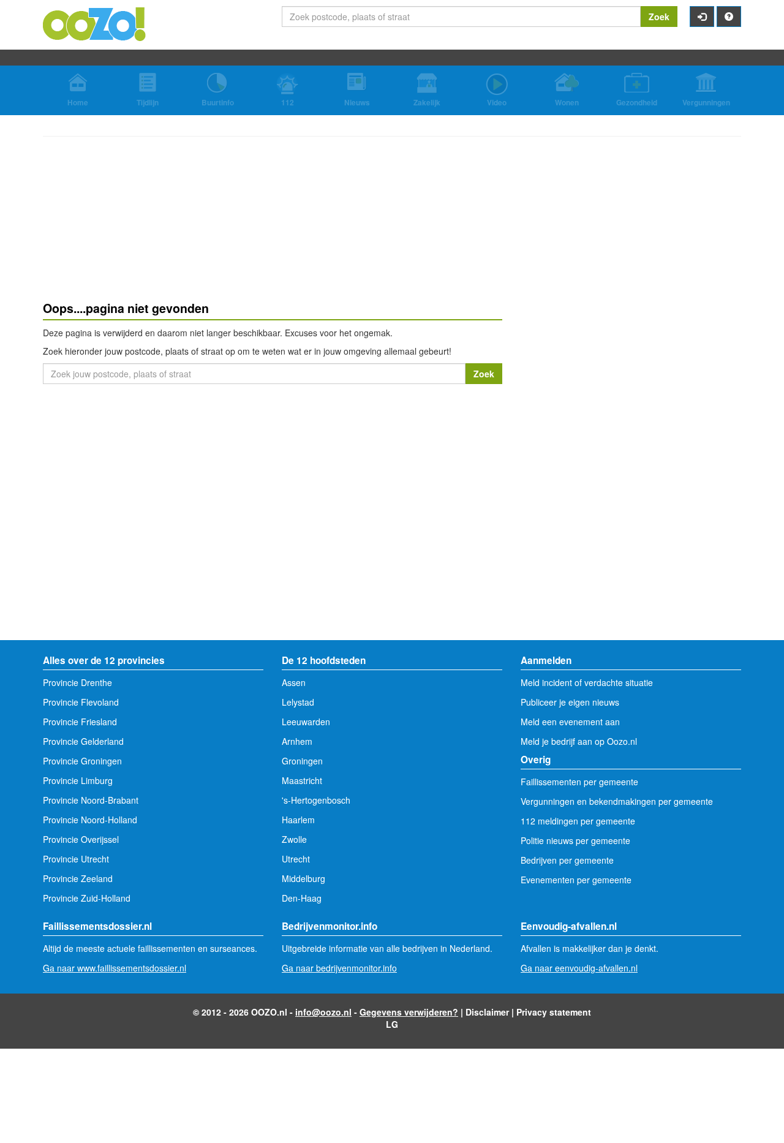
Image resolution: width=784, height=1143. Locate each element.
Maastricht (302, 780)
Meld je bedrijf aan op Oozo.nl (579, 741)
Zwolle (294, 839)
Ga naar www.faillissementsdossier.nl (114, 968)
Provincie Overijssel (81, 839)
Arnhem (297, 741)
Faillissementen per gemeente (579, 781)
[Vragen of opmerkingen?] (729, 16)
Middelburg (303, 878)
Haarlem (298, 819)
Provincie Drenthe (77, 682)
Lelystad (298, 702)
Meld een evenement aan (570, 721)
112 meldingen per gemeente (578, 821)
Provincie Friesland (80, 721)
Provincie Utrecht (76, 859)
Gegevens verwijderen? (409, 1012)
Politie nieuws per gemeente (575, 840)
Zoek (659, 16)
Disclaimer (487, 1012)
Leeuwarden (306, 721)
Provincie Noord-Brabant (90, 800)
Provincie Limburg (78, 780)
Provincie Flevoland (81, 702)
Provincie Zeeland (78, 878)
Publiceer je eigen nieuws (570, 702)
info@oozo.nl (323, 1012)
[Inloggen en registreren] (702, 16)
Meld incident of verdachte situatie (587, 682)
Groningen (302, 761)
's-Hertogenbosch (316, 800)
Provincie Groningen (82, 761)
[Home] (95, 23)
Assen (294, 682)
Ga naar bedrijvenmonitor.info (339, 968)
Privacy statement (553, 1012)
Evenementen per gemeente (576, 879)
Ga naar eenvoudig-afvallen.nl (579, 968)
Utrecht (296, 859)
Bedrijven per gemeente (567, 860)
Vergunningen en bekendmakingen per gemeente (617, 801)
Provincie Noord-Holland (90, 819)
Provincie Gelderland (83, 741)
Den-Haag (302, 898)
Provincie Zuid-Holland (86, 898)
